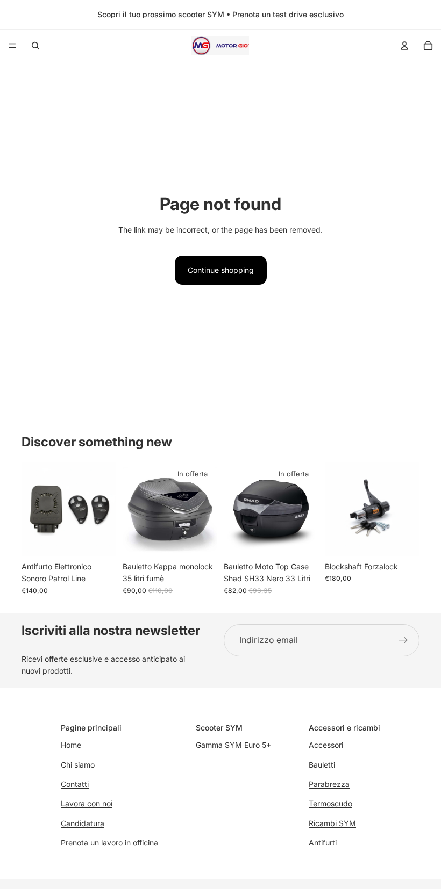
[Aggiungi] (99, 540)
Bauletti (322, 764)
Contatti (75, 784)
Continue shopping (221, 269)
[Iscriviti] (403, 640)
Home (71, 744)
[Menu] (12, 45)
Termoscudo (330, 803)
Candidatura (82, 823)
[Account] (404, 45)
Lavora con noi (86, 803)
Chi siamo (78, 764)
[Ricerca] (35, 45)
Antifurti (323, 842)
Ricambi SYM (332, 823)
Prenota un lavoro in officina (109, 842)
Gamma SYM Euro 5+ (233, 744)
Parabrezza (329, 784)
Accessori (326, 744)
